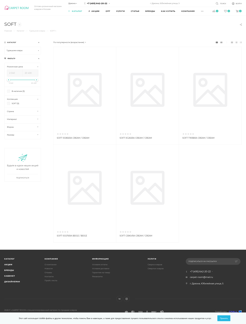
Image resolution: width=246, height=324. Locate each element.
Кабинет (9, 276)
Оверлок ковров (156, 268)
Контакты (49, 276)
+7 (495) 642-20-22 (97, 3)
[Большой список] (221, 42)
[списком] (236, 42)
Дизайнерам (12, 281)
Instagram (127, 299)
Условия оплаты (99, 264)
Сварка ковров (155, 264)
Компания (51, 259)
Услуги (152, 259)
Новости (49, 268)
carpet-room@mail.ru (201, 277)
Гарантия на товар (101, 272)
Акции (8, 264)
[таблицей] (241, 42)
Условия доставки (100, 268)
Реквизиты (97, 276)
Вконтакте (119, 299)
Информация (100, 259)
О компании (51, 264)
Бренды (9, 270)
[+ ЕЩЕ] (205, 11)
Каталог (9, 259)
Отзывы (48, 272)
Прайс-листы (51, 280)
